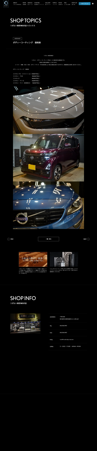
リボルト (43, 420)
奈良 (75, 428)
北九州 (82, 435)
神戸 (68, 430)
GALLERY (57, 407)
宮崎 (75, 437)
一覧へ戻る (48, 239)
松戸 (68, 419)
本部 (68, 410)
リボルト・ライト (45, 422)
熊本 (68, 437)
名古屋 (68, 428)
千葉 (82, 417)
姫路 (75, 430)
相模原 (82, 421)
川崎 (75, 421)
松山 (68, 435)
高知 (82, 433)
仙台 (68, 412)
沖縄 (82, 437)
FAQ (55, 418)
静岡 (68, 426)
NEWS (56, 423)
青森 (75, 410)
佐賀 (75, 435)
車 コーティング (36, 410)
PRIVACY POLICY (57, 435)
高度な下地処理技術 (45, 410)
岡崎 (82, 426)
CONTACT (58, 429)
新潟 (82, 412)
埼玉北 (68, 417)
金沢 (75, 426)
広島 (68, 433)
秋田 (82, 410)
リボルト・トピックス (46, 439)
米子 (82, 430)
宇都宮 (75, 414)
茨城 (82, 414)
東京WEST (69, 421)
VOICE (56, 412)
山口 (75, 433)
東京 (75, 419)
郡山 (75, 412)
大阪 (82, 428)
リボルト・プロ (45, 417)
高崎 (68, 414)
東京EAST (83, 419)
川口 (75, 417)
